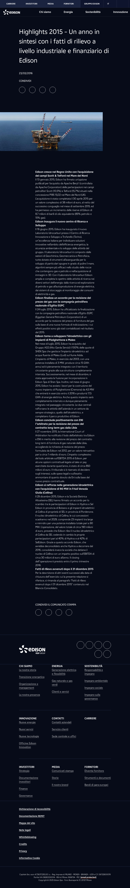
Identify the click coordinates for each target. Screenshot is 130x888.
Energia (68, 12)
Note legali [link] (25, 830)
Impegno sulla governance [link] (92, 696)
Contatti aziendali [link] (62, 722)
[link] (122, 4)
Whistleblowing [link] (27, 837)
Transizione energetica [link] (31, 676)
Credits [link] (23, 844)
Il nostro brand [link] (60, 784)
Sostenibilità (93, 12)
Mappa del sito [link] (27, 823)
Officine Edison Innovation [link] (27, 745)
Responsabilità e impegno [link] (93, 671)
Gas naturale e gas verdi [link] (62, 682)
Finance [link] (23, 788)
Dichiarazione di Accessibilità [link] (34, 809)
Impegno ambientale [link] (96, 680)
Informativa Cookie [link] (29, 858)
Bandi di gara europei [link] (96, 784)
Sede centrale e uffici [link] (64, 736)
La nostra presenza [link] (29, 694)
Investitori (31, 4)
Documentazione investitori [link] (28, 779)
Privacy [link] (23, 851)
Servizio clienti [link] (60, 729)
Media (51, 4)
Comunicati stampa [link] (63, 770)
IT (108, 4)
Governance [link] (26, 795)
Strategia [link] (24, 770)
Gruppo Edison (92, 4)
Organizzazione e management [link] (28, 685)
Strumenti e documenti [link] (97, 777)
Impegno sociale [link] (93, 687)
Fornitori (69, 4)
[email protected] (88, 877)
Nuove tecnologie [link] (29, 736)
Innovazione (120, 12)
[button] (22, 90)
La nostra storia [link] (27, 669)
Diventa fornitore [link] (94, 770)
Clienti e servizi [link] (60, 691)
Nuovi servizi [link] (26, 729)
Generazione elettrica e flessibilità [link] (64, 671)
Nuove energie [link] (27, 722)
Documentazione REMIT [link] (32, 816)
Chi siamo (45, 12)
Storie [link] (55, 777)
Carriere (11, 4)
